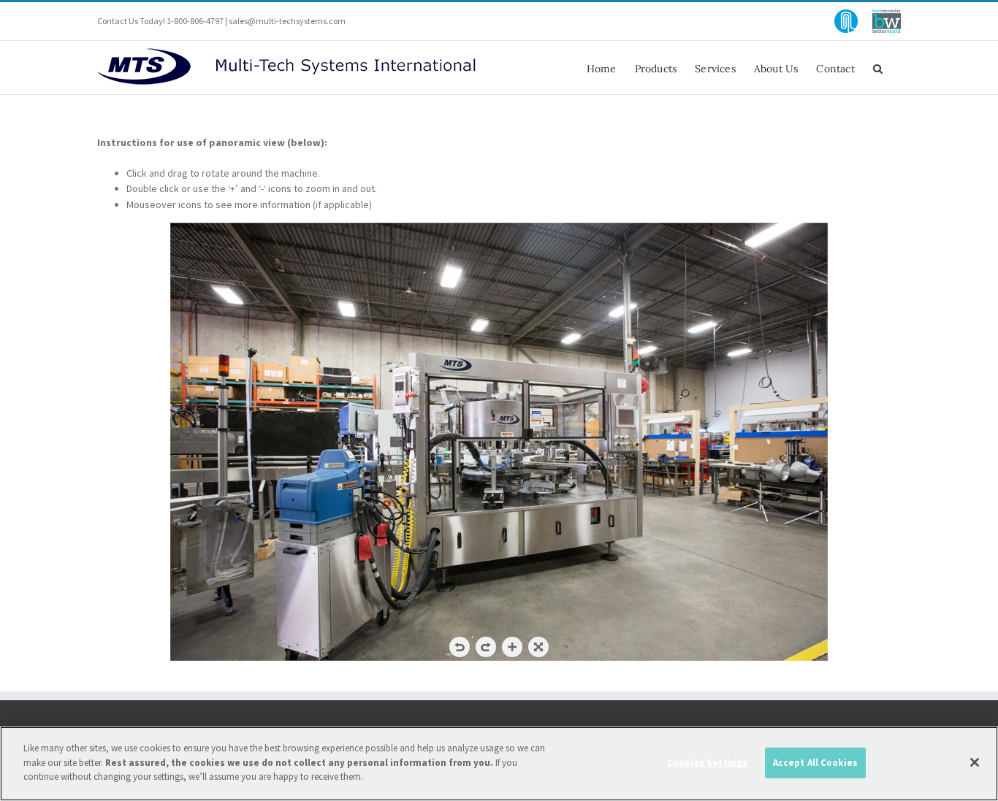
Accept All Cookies (815, 762)
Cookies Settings (707, 762)
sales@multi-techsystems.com (287, 20)
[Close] (975, 762)
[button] (878, 67)
